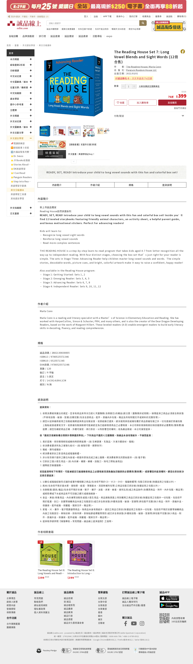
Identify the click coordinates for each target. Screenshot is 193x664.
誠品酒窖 (68, 619)
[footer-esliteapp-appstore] (169, 597)
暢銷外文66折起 (118, 29)
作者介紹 (95, 185)
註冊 (96, 16)
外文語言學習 (29, 45)
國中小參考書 (17, 104)
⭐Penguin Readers (21, 177)
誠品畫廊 (83, 36)
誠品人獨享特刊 (130, 601)
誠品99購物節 (53, 29)
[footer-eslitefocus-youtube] (133, 623)
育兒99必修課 (135, 29)
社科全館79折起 (85, 29)
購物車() (181, 16)
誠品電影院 (69, 605)
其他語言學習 (17, 198)
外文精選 (14, 115)
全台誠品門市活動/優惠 (134, 605)
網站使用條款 (40, 605)
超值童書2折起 (17, 64)
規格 (131, 185)
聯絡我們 (38, 601)
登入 (86, 16)
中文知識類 (15, 93)
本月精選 (14, 59)
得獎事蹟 (11, 612)
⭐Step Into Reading (22, 181)
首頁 (9, 45)
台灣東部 (102, 608)
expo (109, 36)
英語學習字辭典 (18, 185)
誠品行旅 (68, 615)
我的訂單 (133, 16)
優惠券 (158, 16)
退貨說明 (167, 185)
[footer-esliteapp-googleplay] (169, 604)
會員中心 (120, 16)
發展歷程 (11, 608)
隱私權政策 (39, 608)
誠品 (68, 601)
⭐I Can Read (18, 172)
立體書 (13, 109)
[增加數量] (134, 86)
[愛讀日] (96, 6)
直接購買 (172, 102)
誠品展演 (68, 612)
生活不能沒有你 (102, 29)
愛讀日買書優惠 (68, 29)
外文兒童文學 (17, 132)
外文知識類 (15, 207)
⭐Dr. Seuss (17, 156)
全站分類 (13, 36)
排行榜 (42, 36)
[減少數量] (123, 86)
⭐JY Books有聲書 (20, 160)
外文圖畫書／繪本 (19, 126)
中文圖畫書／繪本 (19, 81)
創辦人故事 (12, 601)
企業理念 (11, 598)
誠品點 (169, 16)
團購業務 (11, 627)
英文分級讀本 (45, 45)
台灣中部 (102, 601)
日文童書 (14, 213)
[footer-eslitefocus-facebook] (125, 623)
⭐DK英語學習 (18, 168)
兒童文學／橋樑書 (19, 87)
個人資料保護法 (42, 612)
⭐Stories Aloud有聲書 (22, 164)
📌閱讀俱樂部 (18, 143)
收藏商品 (146, 16)
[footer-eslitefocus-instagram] (142, 623)
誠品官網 (68, 598)
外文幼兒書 (15, 121)
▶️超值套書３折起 (20, 147)
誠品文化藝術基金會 (74, 622)
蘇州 (100, 615)
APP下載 (107, 16)
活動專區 (97, 36)
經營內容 (11, 605)
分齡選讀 (14, 70)
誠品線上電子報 (130, 598)
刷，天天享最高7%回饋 (133, 78)
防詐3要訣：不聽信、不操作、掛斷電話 (30, 16)
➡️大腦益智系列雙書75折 (22, 151)
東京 (100, 619)
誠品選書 (55, 36)
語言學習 (14, 98)
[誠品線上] (24, 25)
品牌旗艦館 (28, 36)
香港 (100, 612)
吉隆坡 (101, 622)
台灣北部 (102, 598)
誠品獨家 (69, 36)
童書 (17, 45)
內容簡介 (57, 185)
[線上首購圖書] (168, 25)
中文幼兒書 (15, 76)
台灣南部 (102, 605)
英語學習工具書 (18, 194)
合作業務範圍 (13, 623)
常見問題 (38, 598)
